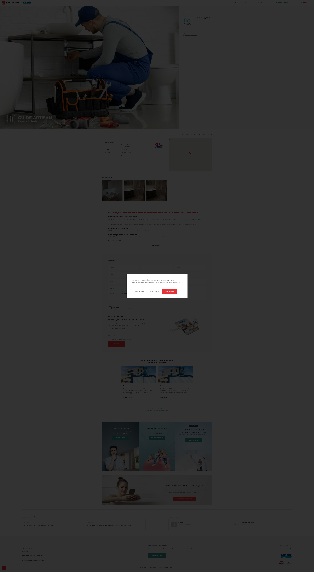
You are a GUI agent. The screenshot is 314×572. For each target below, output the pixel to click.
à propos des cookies (149, 285)
